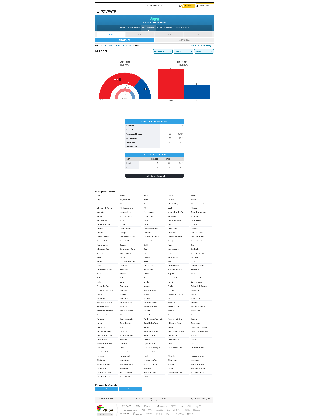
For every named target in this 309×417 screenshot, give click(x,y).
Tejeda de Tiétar (149, 344)
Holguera (171, 274)
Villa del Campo (102, 368)
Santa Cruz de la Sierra (152, 331)
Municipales (124, 40)
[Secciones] (98, 12)
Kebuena (195, 410)
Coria (145, 249)
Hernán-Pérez (149, 270)
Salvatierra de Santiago (199, 327)
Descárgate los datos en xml (154, 176)
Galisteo (99, 257)
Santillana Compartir (162, 406)
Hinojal (146, 274)
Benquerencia (148, 216)
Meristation (191, 413)
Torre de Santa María (104, 352)
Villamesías (148, 368)
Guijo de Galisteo (173, 265)
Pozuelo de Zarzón (126, 319)
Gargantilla (195, 257)
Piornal (122, 315)
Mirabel (146, 294)
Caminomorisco (125, 228)
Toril (192, 344)
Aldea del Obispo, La (174, 204)
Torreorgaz (100, 356)
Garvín (146, 261)
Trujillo (146, 356)
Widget (186, 28)
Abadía (99, 196)
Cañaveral (100, 233)
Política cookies (168, 399)
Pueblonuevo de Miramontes (153, 319)
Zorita (146, 376)
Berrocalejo (172, 216)
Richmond (125, 413)
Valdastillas (171, 356)
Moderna (136, 413)
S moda (169, 413)
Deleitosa (100, 253)
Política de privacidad (156, 399)
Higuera (123, 274)
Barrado (99, 216)
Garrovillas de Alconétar (128, 261)
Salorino (170, 327)
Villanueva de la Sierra (198, 368)
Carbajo (123, 233)
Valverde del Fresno (150, 364)
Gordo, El (194, 261)
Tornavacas (101, 348)
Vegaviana (171, 364)
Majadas (170, 286)
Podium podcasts (149, 413)
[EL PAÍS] (109, 12)
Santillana (149, 406)
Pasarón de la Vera (150, 307)
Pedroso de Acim (173, 307)
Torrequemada (125, 356)
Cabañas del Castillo (174, 220)
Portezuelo (100, 319)
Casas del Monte (102, 241)
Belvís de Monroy (126, 216)
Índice (152, 401)
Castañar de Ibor (102, 245)
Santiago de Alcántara (104, 335)
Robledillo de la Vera (151, 323)
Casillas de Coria (196, 241)
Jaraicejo (147, 278)
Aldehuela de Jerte (126, 208)
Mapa (192, 399)
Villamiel (170, 368)
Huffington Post (129, 410)
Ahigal (99, 200)
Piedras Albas (195, 311)
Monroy (193, 294)
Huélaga (99, 278)
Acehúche (171, 196)
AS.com (180, 406)
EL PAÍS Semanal (177, 410)
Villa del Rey (124, 368)
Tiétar (170, 344)
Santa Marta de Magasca (199, 331)
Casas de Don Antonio (151, 237)
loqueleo (179, 413)
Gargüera (100, 261)
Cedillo (146, 245)
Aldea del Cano (149, 204)
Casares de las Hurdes (127, 237)
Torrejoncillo (124, 352)
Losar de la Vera (196, 282)
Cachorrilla (171, 224)
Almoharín (100, 212)
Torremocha (195, 352)
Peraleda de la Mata (198, 307)
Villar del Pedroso (126, 372)
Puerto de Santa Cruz (175, 319)
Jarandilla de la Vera (198, 278)
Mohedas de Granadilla (175, 294)
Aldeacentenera (125, 204)
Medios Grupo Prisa (105, 414)
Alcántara (171, 200)
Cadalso (194, 224)
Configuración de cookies (182, 399)
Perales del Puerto (126, 311)
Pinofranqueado (102, 315)
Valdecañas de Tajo (197, 356)
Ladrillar (147, 282)
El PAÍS (126, 406)
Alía (145, 208)
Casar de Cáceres (197, 233)
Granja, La (100, 265)
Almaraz (194, 208)
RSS (156, 401)
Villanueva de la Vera (104, 372)
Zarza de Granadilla (197, 372)
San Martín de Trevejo (104, 331)
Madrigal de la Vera (103, 286)
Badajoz (107, 389)
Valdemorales (172, 360)
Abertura (123, 196)
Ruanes (146, 327)
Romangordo (101, 327)
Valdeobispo (195, 360)
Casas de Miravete (150, 241)
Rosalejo (123, 327)
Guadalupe (123, 265)
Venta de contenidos (127, 399)
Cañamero (194, 228)
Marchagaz (124, 290)
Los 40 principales (138, 406)
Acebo (146, 196)
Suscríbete (189, 6)
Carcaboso (147, 233)
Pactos (159, 28)
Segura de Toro (102, 339)
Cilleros (193, 245)
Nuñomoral (195, 302)
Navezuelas (171, 302)
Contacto (117, 399)
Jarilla (99, 282)
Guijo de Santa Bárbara (104, 270)
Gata (169, 261)
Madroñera (147, 286)
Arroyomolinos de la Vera (176, 212)
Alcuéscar (100, 204)
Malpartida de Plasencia (105, 290)
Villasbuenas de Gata (175, 372)
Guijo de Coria (148, 265)
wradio (150, 410)
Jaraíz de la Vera (173, 278)
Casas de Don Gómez (175, 237)
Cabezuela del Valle (103, 224)
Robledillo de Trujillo (174, 323)
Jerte (122, 282)
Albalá (146, 200)
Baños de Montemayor (198, 212)
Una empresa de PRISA (105, 408)
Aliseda (170, 208)
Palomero (123, 307)
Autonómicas (184, 40)
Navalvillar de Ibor (126, 302)
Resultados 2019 (148, 28)
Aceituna (194, 196)
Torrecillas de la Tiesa (175, 348)
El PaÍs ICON (159, 413)
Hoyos (193, 274)
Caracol (197, 406)
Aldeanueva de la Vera (198, 204)
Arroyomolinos (149, 212)
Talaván (194, 339)
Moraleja (147, 298)
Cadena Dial (168, 410)
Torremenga (172, 352)
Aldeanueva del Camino (104, 208)
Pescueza (147, 311)
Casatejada (171, 241)
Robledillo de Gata (126, 323)
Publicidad (138, 399)
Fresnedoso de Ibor (197, 253)
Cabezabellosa (196, 220)
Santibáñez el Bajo (174, 335)
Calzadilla (100, 228)
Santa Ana (123, 331)
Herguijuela (124, 270)
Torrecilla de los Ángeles (152, 348)
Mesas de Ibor (196, 290)
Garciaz (122, 257)
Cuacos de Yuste (173, 249)
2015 (140, 34)
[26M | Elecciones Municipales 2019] (154, 20)
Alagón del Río (125, 200)
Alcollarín (194, 200)
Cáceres (147, 224)
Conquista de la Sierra (127, 249)
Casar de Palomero (103, 237)
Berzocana (195, 216)
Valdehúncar (124, 360)
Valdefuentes (101, 360)
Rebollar (194, 319)
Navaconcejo (195, 298)
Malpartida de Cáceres (199, 286)
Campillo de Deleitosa (151, 228)
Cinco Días (159, 410)
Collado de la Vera (103, 249)
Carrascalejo (172, 233)
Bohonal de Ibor (102, 220)
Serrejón (147, 339)
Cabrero (123, 224)
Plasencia (147, 315)
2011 (169, 34)
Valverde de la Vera (126, 364)
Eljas (145, 253)
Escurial (170, 253)
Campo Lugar (172, 228)
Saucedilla (194, 335)
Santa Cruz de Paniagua (176, 331)
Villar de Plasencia (150, 372)
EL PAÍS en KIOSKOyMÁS (202, 399)
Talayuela (123, 344)
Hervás (99, 274)
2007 (198, 34)
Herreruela (195, 270)
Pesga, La (171, 311)
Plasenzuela (172, 315)
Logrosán (171, 282)
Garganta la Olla (173, 257)
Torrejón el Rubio (149, 352)
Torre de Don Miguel (198, 348)
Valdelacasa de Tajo (150, 360)
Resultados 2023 (134, 28)
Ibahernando (124, 278)
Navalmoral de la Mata (104, 302)
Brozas (146, 220)
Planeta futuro (186, 410)
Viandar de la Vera (197, 364)
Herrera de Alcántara (175, 270)
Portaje (193, 315)
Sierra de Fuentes (173, 339)
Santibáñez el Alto (150, 335)
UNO (143, 410)
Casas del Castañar (197, 237)
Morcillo (170, 298)
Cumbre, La (195, 249)
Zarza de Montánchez (104, 376)
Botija (122, 220)
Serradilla (123, 339)
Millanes (123, 294)
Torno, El (123, 348)
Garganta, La (148, 257)
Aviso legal (145, 399)
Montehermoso (125, 298)
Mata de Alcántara (150, 290)
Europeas (178, 28)
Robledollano (195, 323)
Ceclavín (123, 245)
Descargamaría (125, 253)
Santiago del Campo (127, 335)
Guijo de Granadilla (197, 265)
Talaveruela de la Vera (104, 344)
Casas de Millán (125, 241)
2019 (111, 34)
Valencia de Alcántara (104, 364)
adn (188, 406)
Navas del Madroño (150, 302)
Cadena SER (172, 406)
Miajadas (100, 294)
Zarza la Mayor (125, 376)
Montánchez (101, 298)
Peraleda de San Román (105, 311)
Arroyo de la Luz (125, 212)
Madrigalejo (124, 286)
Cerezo (170, 245)
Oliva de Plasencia (103, 307)
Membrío (171, 290)
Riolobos (99, 323)
